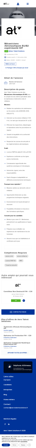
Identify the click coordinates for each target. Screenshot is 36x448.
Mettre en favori (10, 64)
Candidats (8, 385)
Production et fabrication (10, 337)
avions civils (9, 256)
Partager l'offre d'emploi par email (17, 67)
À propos (7, 380)
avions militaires (22, 256)
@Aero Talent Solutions (17, 51)
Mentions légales (10, 419)
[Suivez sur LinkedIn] (8, 424)
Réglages (23, 445)
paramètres (24, 441)
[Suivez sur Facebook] (5, 424)
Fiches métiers (9, 400)
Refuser (14, 445)
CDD (6, 51)
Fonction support (8, 330)
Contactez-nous (19, 312)
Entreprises (8, 390)
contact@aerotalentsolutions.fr (16, 408)
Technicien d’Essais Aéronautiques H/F (18, 327)
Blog (5, 395)
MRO (20, 260)
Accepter (6, 445)
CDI (16, 300)
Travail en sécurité (11, 265)
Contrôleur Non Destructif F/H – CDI (18, 291)
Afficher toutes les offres (17, 353)
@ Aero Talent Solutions (18, 294)
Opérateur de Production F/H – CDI (17, 335)
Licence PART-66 (11, 260)
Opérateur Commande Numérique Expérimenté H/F (17, 343)
